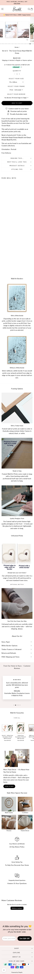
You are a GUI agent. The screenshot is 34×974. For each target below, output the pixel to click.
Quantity (17, 71)
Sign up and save (16, 961)
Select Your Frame (16, 86)
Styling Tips (17, 169)
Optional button (17, 584)
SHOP (16, 948)
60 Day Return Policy (17, 847)
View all (17, 718)
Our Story (9, 786)
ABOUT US (16, 957)
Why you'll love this (17, 162)
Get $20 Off (24, 938)
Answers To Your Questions (17, 883)
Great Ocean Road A (16, 137)
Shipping (4, 60)
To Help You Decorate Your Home (17, 865)
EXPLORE (16, 952)
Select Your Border (16, 94)
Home (16, 47)
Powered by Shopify (17, 972)
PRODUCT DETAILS (17, 165)
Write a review (17, 908)
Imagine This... (17, 158)
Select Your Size (16, 78)
